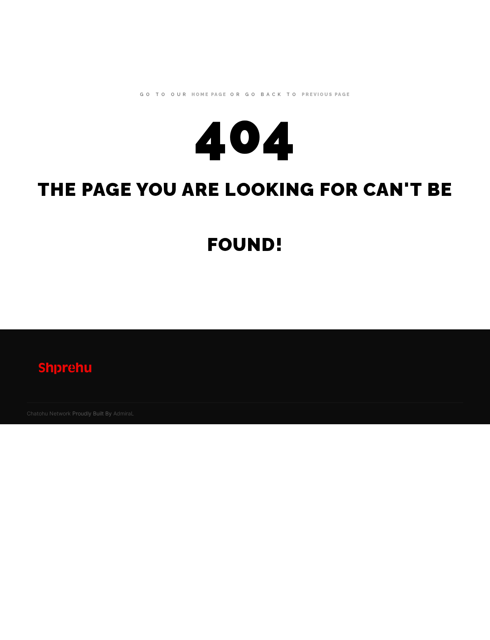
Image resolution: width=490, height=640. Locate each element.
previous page (326, 94)
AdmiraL (123, 413)
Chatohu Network (49, 413)
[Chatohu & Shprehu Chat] (61, 17)
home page (209, 94)
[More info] (454, 17)
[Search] (441, 17)
